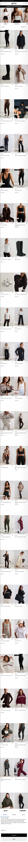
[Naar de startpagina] (14, 3)
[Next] (26, 16)
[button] (10, 47)
